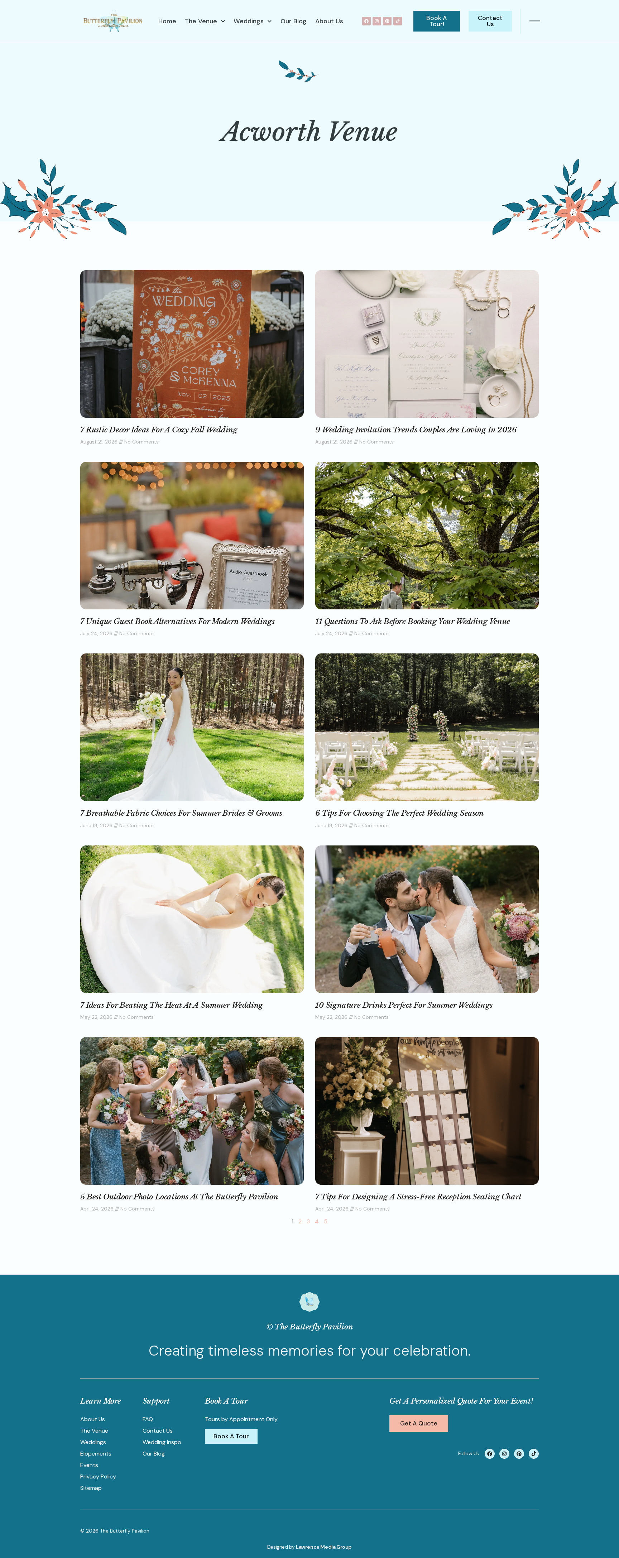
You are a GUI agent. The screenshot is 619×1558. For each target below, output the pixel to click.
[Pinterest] (387, 21)
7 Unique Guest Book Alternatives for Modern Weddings (177, 621)
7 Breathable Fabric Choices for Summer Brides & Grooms (181, 813)
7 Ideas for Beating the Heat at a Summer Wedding (171, 1005)
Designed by (281, 1547)
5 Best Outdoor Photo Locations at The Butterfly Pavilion (179, 1197)
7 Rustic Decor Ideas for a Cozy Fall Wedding (158, 430)
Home (167, 21)
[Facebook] (366, 21)
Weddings (249, 21)
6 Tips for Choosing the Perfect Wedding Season (399, 813)
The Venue (201, 21)
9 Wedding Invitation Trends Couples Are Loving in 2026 (416, 430)
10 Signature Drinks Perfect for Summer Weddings (403, 1005)
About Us (329, 21)
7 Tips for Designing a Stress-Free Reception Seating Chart (418, 1197)
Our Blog (293, 21)
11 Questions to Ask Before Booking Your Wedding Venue (412, 621)
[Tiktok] (397, 21)
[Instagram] (377, 21)
